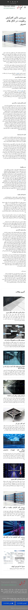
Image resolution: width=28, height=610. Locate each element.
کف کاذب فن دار (20, 423)
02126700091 (12, 3)
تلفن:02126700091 (21, 603)
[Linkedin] (12, 1)
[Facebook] (17, 1)
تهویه (20, 180)
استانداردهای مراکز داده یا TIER (16, 396)
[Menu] (25, 7)
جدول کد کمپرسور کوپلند (18, 566)
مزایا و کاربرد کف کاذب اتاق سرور (15, 312)
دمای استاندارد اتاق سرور (18, 479)
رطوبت (17, 73)
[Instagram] (10, 1)
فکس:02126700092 (8, 603)
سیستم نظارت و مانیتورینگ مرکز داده (15, 340)
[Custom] (8, 1)
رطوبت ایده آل (20, 90)
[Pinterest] (15, 1)
